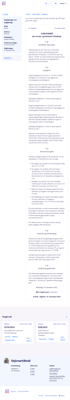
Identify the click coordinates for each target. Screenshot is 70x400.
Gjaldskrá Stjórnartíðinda (57, 376)
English (63, 395)
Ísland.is (13, 391)
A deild (32, 368)
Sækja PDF (7, 58)
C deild (32, 374)
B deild (32, 371)
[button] (46, 3)
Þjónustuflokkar (23, 391)
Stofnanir (41, 395)
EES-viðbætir (53, 373)
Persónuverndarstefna (51, 395)
